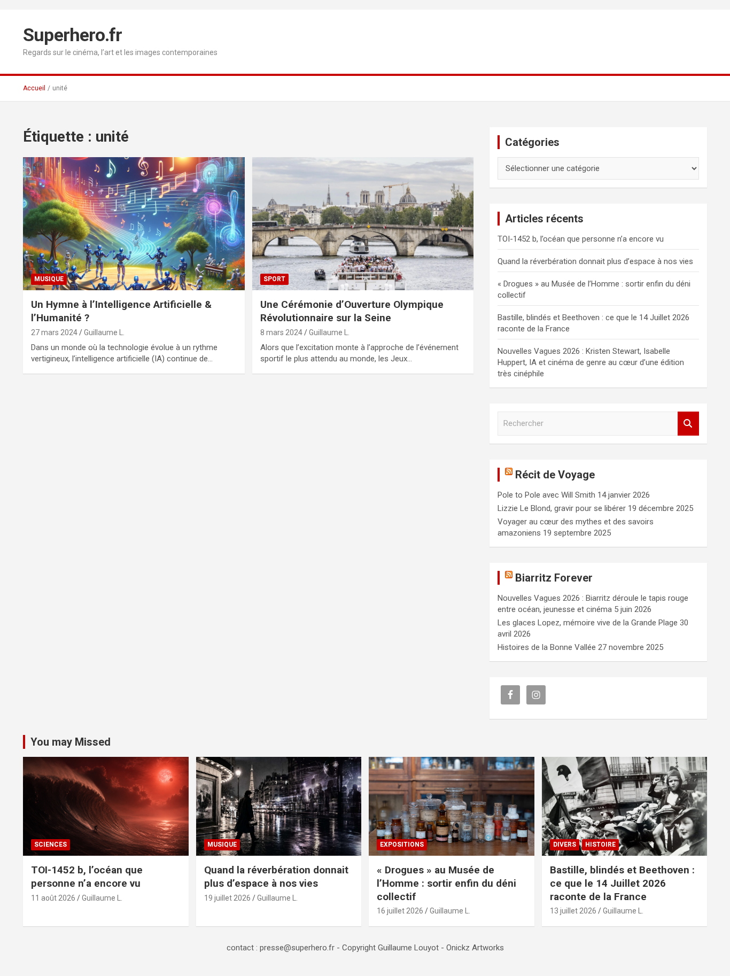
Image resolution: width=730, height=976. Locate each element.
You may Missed (70, 741)
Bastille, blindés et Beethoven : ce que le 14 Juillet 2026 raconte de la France (622, 883)
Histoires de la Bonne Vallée (547, 647)
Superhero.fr (72, 34)
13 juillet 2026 (573, 911)
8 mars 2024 (281, 332)
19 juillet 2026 (227, 898)
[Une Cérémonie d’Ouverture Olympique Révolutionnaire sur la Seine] (362, 224)
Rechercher (688, 424)
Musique (49, 279)
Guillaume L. (104, 332)
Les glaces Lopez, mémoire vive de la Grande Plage (588, 623)
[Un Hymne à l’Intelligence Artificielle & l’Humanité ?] (133, 224)
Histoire (600, 844)
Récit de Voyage (555, 474)
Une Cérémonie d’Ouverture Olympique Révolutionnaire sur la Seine (352, 311)
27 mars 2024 (54, 332)
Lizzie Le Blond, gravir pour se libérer (562, 508)
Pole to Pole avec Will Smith (546, 495)
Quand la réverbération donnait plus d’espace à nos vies (595, 261)
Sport (274, 279)
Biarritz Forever (554, 577)
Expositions (402, 844)
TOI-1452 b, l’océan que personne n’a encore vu (581, 239)
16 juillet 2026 (400, 911)
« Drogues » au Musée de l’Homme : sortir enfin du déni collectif (446, 883)
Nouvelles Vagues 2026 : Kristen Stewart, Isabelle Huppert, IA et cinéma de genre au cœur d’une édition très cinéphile (591, 362)
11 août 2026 (53, 898)
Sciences (50, 844)
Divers (564, 844)
